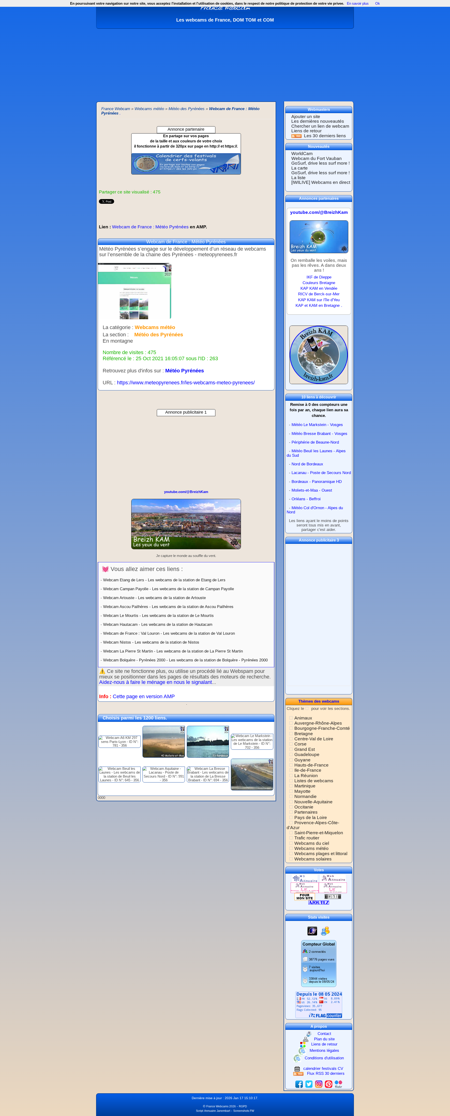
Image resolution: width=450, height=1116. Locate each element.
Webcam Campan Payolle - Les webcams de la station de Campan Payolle (168, 588)
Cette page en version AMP (144, 696)
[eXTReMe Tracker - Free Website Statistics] (312, 931)
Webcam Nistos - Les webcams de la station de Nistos (151, 642)
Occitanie (303, 807)
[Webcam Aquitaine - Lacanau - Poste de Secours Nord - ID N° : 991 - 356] (163, 774)
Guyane (302, 759)
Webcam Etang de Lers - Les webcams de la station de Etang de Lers (164, 580)
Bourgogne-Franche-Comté (322, 728)
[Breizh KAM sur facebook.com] (299, 1084)
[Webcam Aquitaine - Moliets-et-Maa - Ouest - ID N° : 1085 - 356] (163, 741)
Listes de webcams (313, 780)
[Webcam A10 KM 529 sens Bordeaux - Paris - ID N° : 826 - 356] (252, 774)
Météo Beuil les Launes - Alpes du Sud (316, 453)
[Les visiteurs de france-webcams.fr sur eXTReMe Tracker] (325, 931)
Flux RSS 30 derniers (326, 1073)
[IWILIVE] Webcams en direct (320, 182)
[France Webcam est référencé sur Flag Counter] (318, 1004)
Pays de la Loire (310, 817)
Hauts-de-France (311, 765)
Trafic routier (306, 837)
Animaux (303, 718)
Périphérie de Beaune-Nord (315, 442)
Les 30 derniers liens (325, 135)
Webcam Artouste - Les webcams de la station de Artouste (154, 597)
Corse (300, 744)
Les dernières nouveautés (317, 121)
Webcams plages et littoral (320, 853)
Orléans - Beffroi (306, 499)
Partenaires (306, 812)
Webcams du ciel (311, 843)
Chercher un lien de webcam (320, 126)
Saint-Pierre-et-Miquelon (318, 832)
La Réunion (306, 775)
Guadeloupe (306, 754)
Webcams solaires (313, 858)
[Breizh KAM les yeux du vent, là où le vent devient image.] (318, 357)
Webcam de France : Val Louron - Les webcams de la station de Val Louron (169, 633)
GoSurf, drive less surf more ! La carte (320, 166)
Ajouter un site (305, 116)
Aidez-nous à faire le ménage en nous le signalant (155, 682)
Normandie (305, 796)
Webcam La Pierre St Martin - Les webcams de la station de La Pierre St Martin (173, 651)
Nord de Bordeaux (307, 464)
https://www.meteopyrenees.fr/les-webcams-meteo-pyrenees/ (186, 383)
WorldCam (302, 153)
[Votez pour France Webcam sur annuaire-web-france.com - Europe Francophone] (333, 878)
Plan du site (324, 1039)
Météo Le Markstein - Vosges (317, 425)
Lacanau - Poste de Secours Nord (321, 473)
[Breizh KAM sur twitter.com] (309, 1084)
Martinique (304, 785)
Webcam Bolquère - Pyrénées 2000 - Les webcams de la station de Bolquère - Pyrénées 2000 (185, 660)
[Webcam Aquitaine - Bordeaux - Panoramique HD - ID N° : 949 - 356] (208, 741)
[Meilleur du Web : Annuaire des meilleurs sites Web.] (304, 896)
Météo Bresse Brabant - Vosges (319, 433)
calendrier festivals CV (323, 1069)
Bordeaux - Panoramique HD (317, 481)
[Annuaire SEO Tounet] (333, 896)
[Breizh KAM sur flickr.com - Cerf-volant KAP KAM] (338, 1084)
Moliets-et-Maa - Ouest (312, 490)
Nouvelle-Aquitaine (313, 801)
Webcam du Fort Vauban (316, 158)
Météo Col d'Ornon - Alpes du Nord (315, 510)
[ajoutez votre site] (318, 902)
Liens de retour (306, 130)
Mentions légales (324, 1050)
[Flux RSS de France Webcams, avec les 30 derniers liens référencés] (297, 135)
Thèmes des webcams (318, 701)
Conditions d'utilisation (324, 1058)
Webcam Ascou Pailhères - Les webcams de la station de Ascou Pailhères (168, 606)
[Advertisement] (225, 64)
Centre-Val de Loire (313, 738)
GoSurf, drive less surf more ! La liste (320, 175)
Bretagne (303, 733)
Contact (324, 1033)
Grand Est (304, 749)
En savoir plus (358, 3)
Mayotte (302, 791)
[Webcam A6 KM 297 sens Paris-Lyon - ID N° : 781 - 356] (119, 741)
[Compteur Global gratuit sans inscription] (318, 963)
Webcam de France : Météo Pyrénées (153, 226)
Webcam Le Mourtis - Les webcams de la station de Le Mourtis (158, 615)
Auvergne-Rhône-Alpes (318, 723)
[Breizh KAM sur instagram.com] (318, 1084)
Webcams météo (311, 848)
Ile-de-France (307, 770)
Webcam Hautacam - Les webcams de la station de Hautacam (157, 624)
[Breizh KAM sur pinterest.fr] (328, 1084)
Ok (377, 3)
